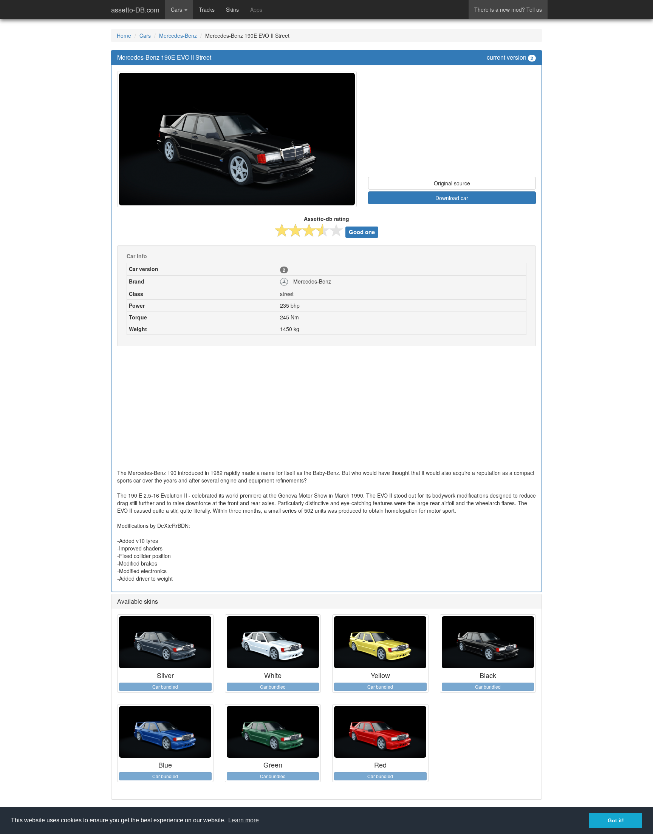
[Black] (488, 642)
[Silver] (165, 642)
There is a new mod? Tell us (508, 9)
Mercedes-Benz (178, 35)
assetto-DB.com (135, 9)
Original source (452, 183)
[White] (273, 642)
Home (124, 35)
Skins (232, 9)
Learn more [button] (243, 820)
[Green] (273, 732)
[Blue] (165, 732)
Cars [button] (177, 9)
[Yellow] (380, 642)
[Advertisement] (452, 124)
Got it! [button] (616, 820)
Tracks (207, 9)
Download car (451, 198)
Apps (256, 9)
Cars (145, 35)
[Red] (380, 732)
